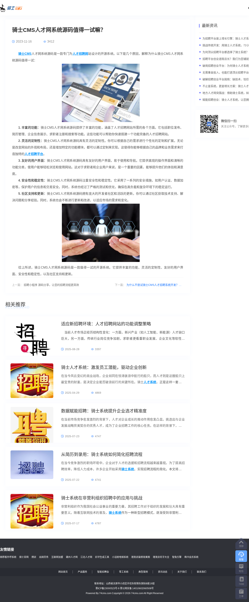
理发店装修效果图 (140, 557)
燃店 (34, 557)
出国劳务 (43, 557)
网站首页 (63, 572)
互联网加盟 (57, 557)
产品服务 (82, 572)
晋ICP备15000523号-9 (107, 588)
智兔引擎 (176, 557)
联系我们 (201, 572)
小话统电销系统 (120, 557)
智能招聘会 (103, 572)
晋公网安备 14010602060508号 (137, 588)
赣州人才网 (72, 557)
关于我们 (182, 572)
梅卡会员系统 (191, 557)
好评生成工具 (102, 557)
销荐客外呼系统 (8, 557)
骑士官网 (24, 557)
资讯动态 (162, 572)
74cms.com (105, 593)
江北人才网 (86, 557)
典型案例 (143, 572)
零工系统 (123, 572)
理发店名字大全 (161, 557)
